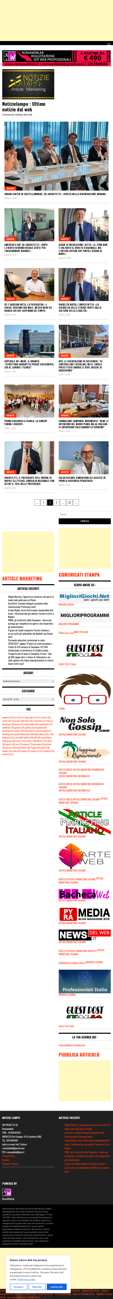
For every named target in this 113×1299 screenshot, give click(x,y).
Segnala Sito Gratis (91, 1290)
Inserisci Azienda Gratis (26, 1294)
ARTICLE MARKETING (22, 578)
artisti (6, 720)
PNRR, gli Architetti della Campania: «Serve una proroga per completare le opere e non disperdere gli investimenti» (30, 623)
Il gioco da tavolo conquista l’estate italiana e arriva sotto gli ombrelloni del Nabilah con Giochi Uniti (30, 634)
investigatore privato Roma (15, 734)
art (17, 717)
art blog (27, 717)
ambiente (8, 717)
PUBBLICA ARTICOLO (79, 1054)
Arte (36, 717)
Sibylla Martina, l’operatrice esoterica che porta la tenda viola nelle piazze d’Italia (31, 598)
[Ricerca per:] (85, 514)
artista (46, 717)
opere (10, 744)
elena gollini (31, 724)
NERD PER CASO (81, 632)
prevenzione (23, 747)
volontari (8, 754)
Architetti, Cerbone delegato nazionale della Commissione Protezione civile (28, 605)
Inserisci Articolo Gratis (84, 1294)
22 (70, 501)
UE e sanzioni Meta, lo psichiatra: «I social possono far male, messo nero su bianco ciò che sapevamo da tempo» (28, 307)
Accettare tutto (57, 1286)
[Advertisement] (56, 20)
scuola (25, 751)
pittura (11, 747)
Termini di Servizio (10, 1163)
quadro (7, 751)
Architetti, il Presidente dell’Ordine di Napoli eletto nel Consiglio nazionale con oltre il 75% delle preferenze (29, 481)
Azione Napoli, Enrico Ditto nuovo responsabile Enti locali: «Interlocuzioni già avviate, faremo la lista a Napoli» (31, 613)
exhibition (8, 727)
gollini (29, 727)
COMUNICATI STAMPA (79, 574)
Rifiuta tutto (37, 1286)
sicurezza (37, 751)
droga (19, 724)
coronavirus (39, 720)
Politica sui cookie (26, 1279)
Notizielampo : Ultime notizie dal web (23, 106)
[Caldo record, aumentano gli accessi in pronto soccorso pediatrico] (84, 457)
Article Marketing (63, 1294)
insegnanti (40, 727)
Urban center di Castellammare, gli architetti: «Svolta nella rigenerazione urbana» (55, 194)
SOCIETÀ (10, 188)
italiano (43, 734)
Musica (41, 740)
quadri (44, 747)
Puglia (35, 747)
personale (39, 744)
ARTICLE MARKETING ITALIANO (72, 836)
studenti (48, 751)
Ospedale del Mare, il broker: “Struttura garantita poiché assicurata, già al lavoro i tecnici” (29, 364)
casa (16, 720)
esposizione (45, 724)
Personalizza (18, 1286)
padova (27, 744)
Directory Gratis (72, 1290)
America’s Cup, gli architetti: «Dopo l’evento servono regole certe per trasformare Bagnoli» (25, 248)
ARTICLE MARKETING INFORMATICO (74, 776)
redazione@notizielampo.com (72, 1045)
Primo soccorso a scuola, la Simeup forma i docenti (25, 422)
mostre (31, 740)
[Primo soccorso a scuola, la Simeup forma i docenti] (29, 401)
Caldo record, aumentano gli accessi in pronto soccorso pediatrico (82, 479)
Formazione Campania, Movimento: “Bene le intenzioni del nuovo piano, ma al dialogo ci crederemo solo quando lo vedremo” (84, 424)
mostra (21, 740)
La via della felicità (23, 737)
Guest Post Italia (66, 1026)
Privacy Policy (8, 1156)
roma (16, 751)
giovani (19, 727)
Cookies (5, 1160)
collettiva (26, 720)
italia (34, 734)
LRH (37, 737)
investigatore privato (13, 730)
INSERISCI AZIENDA (94, 962)
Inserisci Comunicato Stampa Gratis (24, 1297)
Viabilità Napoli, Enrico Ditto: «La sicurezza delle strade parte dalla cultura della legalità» (80, 307)
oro (18, 744)
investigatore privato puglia (37, 730)
